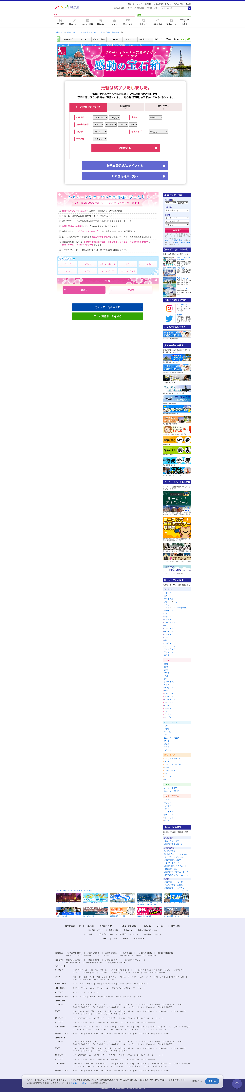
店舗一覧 (131, 4)
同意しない (197, 1081)
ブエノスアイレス (149, 1029)
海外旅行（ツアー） (95, 930)
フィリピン (168, 702)
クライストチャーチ (148, 1022)
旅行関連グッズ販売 (172, 860)
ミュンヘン (128, 1004)
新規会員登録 (119, 8)
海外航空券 (113, 930)
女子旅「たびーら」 (106, 934)
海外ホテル (128, 930)
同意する (212, 1081)
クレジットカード (171, 863)
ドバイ (109, 1033)
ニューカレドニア (171, 738)
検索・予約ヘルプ (171, 841)
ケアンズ (84, 1022)
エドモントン (79, 1029)
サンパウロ (90, 1029)
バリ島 (167, 747)
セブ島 (136, 1018)
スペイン (167, 596)
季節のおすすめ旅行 (74, 953)
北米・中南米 (60, 988)
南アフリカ (168, 818)
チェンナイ (123, 1014)
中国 (166, 676)
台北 (87, 1011)
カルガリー (186, 1027)
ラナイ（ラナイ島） (110, 1018)
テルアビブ (129, 1033)
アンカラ (89, 1033)
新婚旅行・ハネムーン (152, 934)
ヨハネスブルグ (148, 1033)
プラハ (119, 1007)
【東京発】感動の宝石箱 (112, 32)
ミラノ (90, 1004)
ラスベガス (120, 1027)
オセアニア (59, 992)
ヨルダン (167, 809)
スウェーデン (169, 646)
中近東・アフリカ (61, 996)
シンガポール (169, 682)
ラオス (167, 691)
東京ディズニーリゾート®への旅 (78, 955)
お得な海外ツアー (112, 960)
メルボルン (114, 1022)
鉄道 (115, 939)
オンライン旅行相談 (144, 4)
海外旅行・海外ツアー (72, 32)
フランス (88, 264)
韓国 (166, 664)
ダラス (145, 1027)
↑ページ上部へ (185, 891)
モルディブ (168, 750)
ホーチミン (174, 1011)
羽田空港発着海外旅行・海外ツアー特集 (122, 902)
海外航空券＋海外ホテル (147, 930)
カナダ (167, 761)
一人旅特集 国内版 (145, 953)
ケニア (167, 820)
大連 (114, 1011)
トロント (164, 1027)
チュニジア (168, 815)
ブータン (167, 714)
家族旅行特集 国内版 (165, 953)
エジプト (167, 803)
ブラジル (167, 776)
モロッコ (167, 806)
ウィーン (178, 1004)
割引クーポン (152, 8)
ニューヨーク (89, 1027)
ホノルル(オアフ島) (79, 1018)
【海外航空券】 (60, 1001)
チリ (166, 773)
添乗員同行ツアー (184, 268)
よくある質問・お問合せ (162, 4)
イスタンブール (78, 1033)
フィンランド (169, 649)
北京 (109, 1011)
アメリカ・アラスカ (172, 758)
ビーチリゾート (60, 983)
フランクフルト (139, 1004)
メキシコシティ (121, 1029)
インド (167, 705)
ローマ (83, 1004)
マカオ (167, 673)
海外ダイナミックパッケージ (184, 258)
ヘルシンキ (140, 1007)
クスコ (139, 1029)
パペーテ (150, 1018)
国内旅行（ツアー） (107, 926)
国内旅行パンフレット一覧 (146, 955)
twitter (179, 315)
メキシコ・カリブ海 (172, 764)
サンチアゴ (168, 1029)
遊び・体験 (175, 926)
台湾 (166, 667)
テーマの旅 (88, 934)
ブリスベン (124, 1022)
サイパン (167, 732)
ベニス (108, 1004)
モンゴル (167, 717)
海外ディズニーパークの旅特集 (93, 902)
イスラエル (168, 812)
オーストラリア (108, 271)
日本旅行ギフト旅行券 (173, 885)
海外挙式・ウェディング (129, 934)
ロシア (167, 655)
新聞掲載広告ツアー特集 (117, 916)
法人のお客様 (178, 4)
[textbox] (174, 8)
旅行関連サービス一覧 (173, 882)
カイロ (166, 1033)
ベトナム (167, 685)
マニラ (100, 1014)
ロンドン (76, 1004)
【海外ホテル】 (60, 1038)
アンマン (159, 1033)
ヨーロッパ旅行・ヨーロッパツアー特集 (92, 32)
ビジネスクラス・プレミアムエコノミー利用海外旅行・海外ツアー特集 (149, 903)
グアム (167, 729)
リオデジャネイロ (102, 1029)
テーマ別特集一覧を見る (108, 316)
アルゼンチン (169, 770)
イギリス (148, 264)
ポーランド (168, 611)
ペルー (167, 767)
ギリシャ (167, 640)
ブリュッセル (150, 1007)
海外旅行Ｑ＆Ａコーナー (174, 844)
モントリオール (174, 1027)
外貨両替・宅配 (170, 869)
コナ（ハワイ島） (94, 1018)
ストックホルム (109, 1007)
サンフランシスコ (102, 1027)
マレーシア (168, 696)
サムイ (93, 1014)
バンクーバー (154, 1027)
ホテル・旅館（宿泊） (129, 926)
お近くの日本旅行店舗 (173, 240)
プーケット (159, 1018)
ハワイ (87, 271)
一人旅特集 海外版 (73, 963)
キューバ (167, 779)
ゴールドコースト (102, 1022)
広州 (120, 1011)
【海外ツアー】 (60, 966)
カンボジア (168, 688)
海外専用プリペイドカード (175, 866)
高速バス (147, 926)
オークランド (134, 1022)
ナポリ (114, 1004)
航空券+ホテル (182, 278)
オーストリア (169, 622)
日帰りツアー (139, 939)
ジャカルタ (139, 1011)
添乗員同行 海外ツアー (116, 963)
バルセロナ (159, 1004)
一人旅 (125, 939)
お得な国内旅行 (111, 953)
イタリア (67, 264)
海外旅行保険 (169, 851)
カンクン (131, 1029)
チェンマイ (85, 1014)
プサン (82, 1011)
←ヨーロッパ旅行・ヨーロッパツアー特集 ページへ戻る (73, 891)
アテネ (88, 1007)
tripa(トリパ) (182, 288)
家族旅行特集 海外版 (94, 963)
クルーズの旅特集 (88, 916)
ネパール (167, 708)
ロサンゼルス (77, 1027)
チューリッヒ (97, 1007)
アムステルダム (78, 1007)
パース (91, 1022)
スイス (67, 271)
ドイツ (128, 264)
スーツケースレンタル (173, 857)
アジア (57, 977)
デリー (106, 1014)
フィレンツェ (99, 1004)
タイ (166, 679)
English (188, 4)
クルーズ (104, 939)
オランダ (167, 617)
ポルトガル (168, 599)
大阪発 (130, 290)
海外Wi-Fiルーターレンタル (175, 854)
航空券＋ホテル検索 (183, 242)
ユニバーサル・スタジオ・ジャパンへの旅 (113, 955)
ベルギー (167, 619)
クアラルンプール (151, 1011)
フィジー (167, 741)
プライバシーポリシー (80, 1083)
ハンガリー (168, 631)
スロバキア (168, 628)
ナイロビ (138, 1033)
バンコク (76, 1014)
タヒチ (167, 744)
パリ (175, 602)
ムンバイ (114, 1014)
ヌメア (143, 1018)
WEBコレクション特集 (144, 916)
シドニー (76, 1022)
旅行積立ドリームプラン (174, 888)
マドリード (169, 1004)
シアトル (138, 1027)
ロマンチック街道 (179, 608)
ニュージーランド (128, 271)
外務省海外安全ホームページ (176, 875)
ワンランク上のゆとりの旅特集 (66, 902)
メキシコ (99, 988)
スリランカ (168, 711)
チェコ (167, 625)
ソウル (75, 1011)
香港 (166, 670)
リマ (112, 1029)
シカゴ (112, 1027)
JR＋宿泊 (90, 926)
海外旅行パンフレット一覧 (135, 960)
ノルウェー (168, 643)
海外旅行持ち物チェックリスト (177, 872)
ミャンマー (168, 693)
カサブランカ (118, 1033)
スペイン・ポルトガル (108, 264)
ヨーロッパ (59, 970)
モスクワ (169, 1007)
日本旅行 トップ (60, 32)
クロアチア (168, 634)
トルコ (167, 800)
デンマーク (168, 652)
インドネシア (169, 699)
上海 (104, 1011)
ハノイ (182, 1011)
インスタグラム (183, 304)
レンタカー (161, 926)
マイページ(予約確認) (135, 8)
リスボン (160, 1007)
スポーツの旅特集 (61, 916)
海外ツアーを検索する (107, 307)
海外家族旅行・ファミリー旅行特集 (175, 902)
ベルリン (150, 1004)
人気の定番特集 (93, 953)
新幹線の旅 (127, 953)
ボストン (129, 1027)
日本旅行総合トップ (73, 926)
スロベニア (168, 637)
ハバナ (160, 1029)
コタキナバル (163, 1011)
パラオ (167, 735)
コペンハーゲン (128, 1007)
